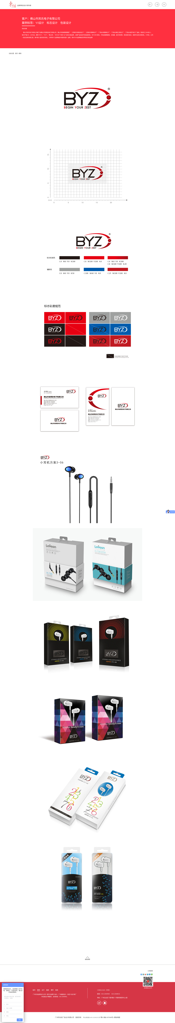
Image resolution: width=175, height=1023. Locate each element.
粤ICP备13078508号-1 (107, 1017)
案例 (20, 53)
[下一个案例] (157, 4)
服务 (47, 990)
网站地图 (117, 1017)
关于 (43, 990)
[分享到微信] (152, 974)
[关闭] (164, 4)
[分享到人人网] (149, 974)
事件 (52, 990)
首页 (16, 53)
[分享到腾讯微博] (147, 974)
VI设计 (40, 22)
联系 (56, 990)
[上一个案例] (150, 4)
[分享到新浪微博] (145, 974)
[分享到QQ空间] (143, 974)
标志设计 (52, 22)
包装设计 (65, 22)
